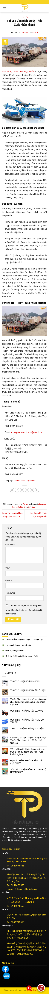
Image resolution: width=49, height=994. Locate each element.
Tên (7, 568)
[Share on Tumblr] (37, 490)
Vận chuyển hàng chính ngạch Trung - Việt (24, 639)
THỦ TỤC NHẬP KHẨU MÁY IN (24, 681)
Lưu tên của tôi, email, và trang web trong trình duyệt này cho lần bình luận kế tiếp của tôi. (23, 609)
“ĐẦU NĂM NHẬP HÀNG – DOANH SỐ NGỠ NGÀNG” (28, 771)
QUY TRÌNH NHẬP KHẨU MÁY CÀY (26, 711)
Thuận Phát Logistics (24, 480)
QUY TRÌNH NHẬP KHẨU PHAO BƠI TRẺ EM (27, 721)
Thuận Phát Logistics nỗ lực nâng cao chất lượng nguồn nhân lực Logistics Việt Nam (28, 702)
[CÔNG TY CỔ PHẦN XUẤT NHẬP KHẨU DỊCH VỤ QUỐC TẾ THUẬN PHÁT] (24, 8)
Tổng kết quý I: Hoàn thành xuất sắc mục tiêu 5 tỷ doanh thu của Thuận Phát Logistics (27, 752)
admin (35, 32)
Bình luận (10, 544)
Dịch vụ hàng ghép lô (14, 650)
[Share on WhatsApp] (12, 490)
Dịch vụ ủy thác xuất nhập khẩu (18, 71)
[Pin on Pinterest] (32, 490)
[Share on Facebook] (17, 490)
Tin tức (24, 17)
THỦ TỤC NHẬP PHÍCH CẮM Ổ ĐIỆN (27, 690)
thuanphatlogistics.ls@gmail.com (27, 432)
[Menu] (4, 8)
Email (8, 580)
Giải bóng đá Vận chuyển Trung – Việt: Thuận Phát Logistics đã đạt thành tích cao (28, 740)
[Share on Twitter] (22, 490)
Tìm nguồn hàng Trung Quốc (18, 645)
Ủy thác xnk (32, 507)
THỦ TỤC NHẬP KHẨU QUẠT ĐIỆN (27, 728)
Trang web (10, 593)
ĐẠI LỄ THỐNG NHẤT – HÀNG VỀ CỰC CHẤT (26, 762)
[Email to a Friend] (27, 490)
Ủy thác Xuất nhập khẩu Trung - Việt (21, 656)
